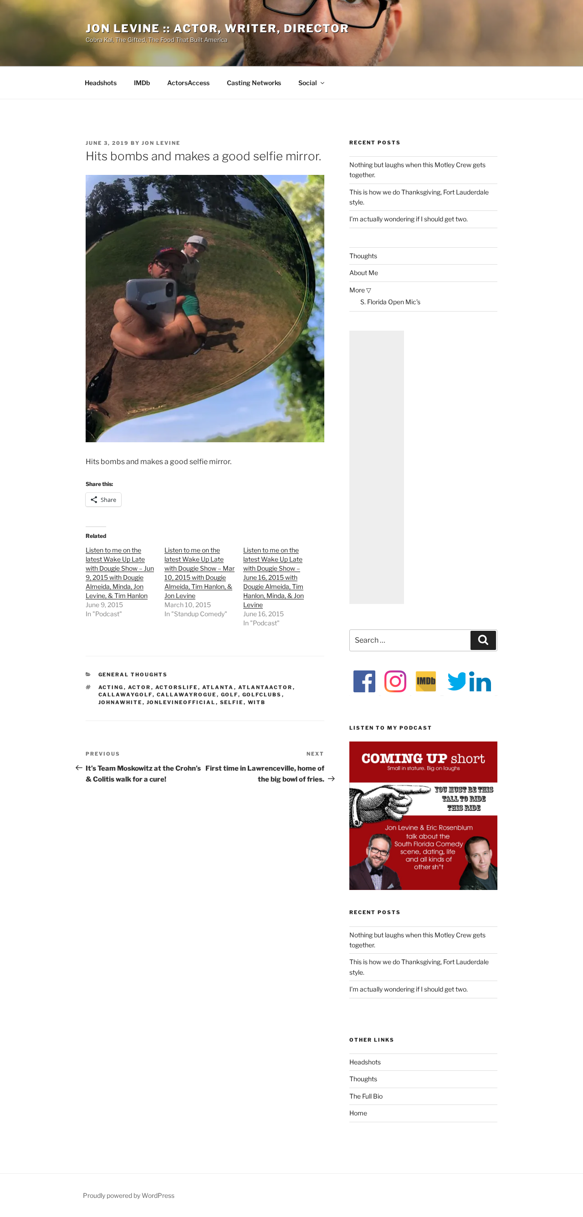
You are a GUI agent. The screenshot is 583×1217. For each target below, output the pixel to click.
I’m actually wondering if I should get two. (408, 219)
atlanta (218, 687)
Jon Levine (161, 143)
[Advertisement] (376, 467)
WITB (257, 702)
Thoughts (363, 256)
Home (358, 1113)
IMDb (142, 83)
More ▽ (360, 290)
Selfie (232, 702)
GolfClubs (262, 694)
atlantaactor (265, 687)
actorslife (176, 687)
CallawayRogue (187, 694)
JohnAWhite (120, 702)
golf (229, 694)
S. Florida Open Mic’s (390, 302)
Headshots (101, 83)
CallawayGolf (125, 694)
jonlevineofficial (181, 702)
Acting (111, 687)
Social (307, 83)
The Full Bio (366, 1096)
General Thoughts (133, 674)
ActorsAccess (188, 83)
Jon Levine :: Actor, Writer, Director (217, 28)
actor (139, 687)
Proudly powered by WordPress (128, 1195)
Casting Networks (254, 83)
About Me (363, 272)
